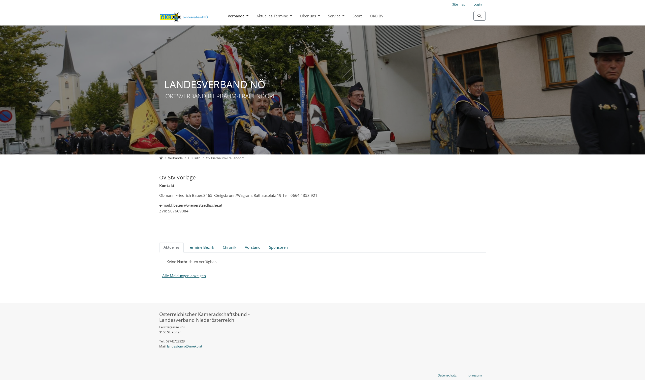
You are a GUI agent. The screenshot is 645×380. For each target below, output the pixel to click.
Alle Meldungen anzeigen (184, 275)
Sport (357, 15)
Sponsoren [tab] (278, 247)
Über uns (308, 15)
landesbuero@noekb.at (184, 346)
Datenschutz (447, 375)
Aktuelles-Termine (272, 15)
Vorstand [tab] (253, 247)
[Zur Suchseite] (479, 16)
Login (477, 4)
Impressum (473, 375)
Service (334, 15)
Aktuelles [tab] (171, 247)
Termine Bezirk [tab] (201, 247)
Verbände (236, 15)
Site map (458, 4)
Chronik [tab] (229, 247)
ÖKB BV (376, 15)
